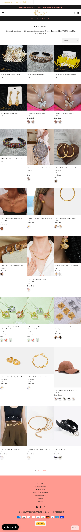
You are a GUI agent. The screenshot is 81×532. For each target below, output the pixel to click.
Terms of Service (40, 495)
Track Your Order (40, 486)
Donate (40, 501)
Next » (45, 470)
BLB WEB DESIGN (57, 512)
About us (40, 481)
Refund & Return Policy (40, 492)
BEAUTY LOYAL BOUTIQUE (32, 512)
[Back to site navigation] (32, 18)
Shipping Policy (40, 489)
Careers (40, 498)
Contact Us (40, 484)
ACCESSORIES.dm (43, 18)
